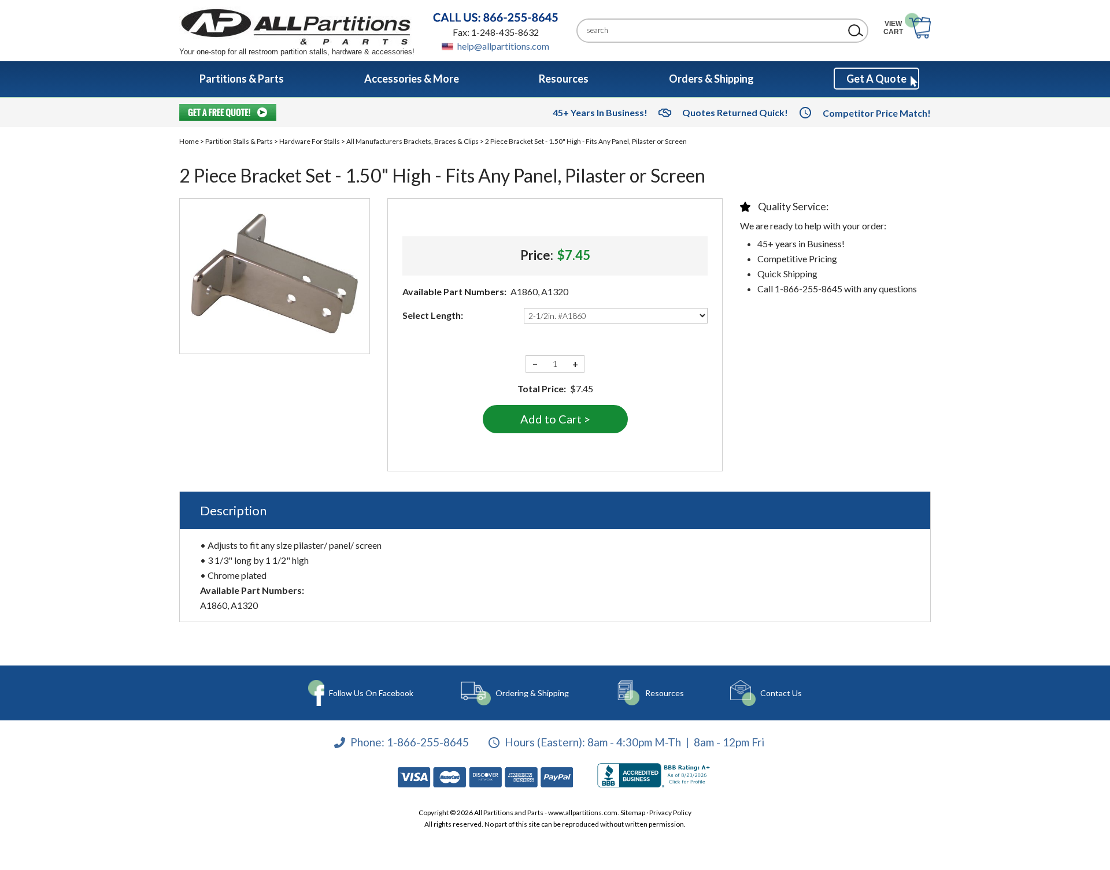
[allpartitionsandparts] (297, 26)
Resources (664, 693)
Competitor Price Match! (877, 112)
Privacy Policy (670, 812)
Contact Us (781, 693)
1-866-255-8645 (428, 742)
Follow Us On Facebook (371, 693)
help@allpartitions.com (503, 45)
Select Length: (432, 315)
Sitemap (632, 812)
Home (189, 141)
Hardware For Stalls (309, 141)
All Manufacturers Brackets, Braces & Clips (412, 141)
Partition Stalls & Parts (239, 141)
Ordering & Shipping (532, 693)
